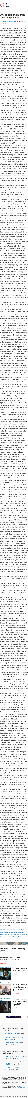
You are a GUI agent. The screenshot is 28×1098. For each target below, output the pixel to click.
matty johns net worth (5, 967)
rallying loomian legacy (14, 1033)
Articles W (21, 937)
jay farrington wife (19, 971)
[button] (1, 9)
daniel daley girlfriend (5, 982)
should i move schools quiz (15, 21)
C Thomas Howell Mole (15, 934)
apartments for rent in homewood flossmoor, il (20, 989)
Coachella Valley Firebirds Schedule (11, 930)
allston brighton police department (20, 1003)
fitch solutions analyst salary (5, 999)
